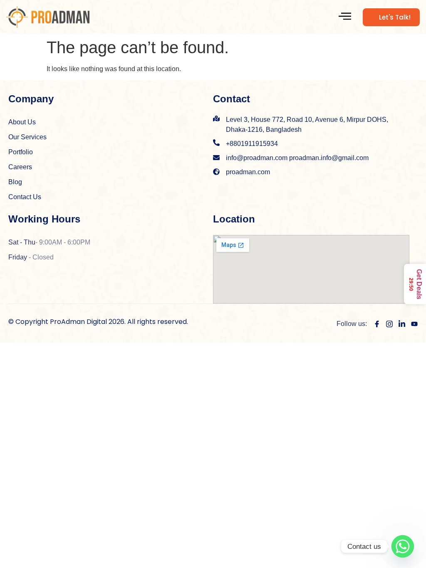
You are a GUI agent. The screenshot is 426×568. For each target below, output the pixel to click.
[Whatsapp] (402, 546)
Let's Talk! (395, 17)
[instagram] (389, 323)
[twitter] (402, 323)
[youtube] (414, 323)
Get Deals (415, 284)
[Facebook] (377, 323)
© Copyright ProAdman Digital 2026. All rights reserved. (98, 321)
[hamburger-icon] (345, 17)
